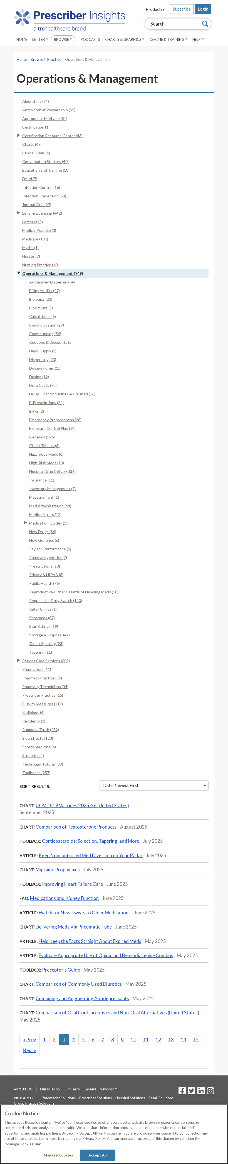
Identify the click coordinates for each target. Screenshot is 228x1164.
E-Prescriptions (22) (46, 402)
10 (133, 1039)
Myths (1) (30, 247)
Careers (89, 1089)
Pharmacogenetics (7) (48, 557)
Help (197, 39)
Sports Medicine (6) (39, 746)
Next (29, 1050)
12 (158, 1039)
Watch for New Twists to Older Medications (85, 912)
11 (146, 1039)
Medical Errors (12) (45, 514)
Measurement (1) (44, 497)
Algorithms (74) (35, 101)
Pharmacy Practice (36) (42, 678)
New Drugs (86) (42, 531)
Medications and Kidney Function (64, 898)
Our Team (71, 1089)
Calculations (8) (42, 316)
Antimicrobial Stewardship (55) (48, 109)
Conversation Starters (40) (45, 161)
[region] (114, 1134)
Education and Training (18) (46, 170)
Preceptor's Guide (61, 970)
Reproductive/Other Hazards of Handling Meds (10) (73, 591)
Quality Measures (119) (42, 703)
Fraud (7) (29, 178)
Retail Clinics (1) (43, 609)
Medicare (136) (35, 239)
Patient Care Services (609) (46, 660)
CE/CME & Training (167, 39)
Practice (54, 59)
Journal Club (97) (36, 204)
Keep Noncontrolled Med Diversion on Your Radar (91, 855)
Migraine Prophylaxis (58, 869)
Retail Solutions (161, 1098)
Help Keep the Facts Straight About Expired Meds (90, 941)
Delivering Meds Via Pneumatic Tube (74, 927)
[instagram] (210, 1092)
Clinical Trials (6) (36, 152)
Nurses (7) (31, 256)
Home (21, 39)
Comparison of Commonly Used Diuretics (79, 984)
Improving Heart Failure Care (72, 884)
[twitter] (191, 1092)
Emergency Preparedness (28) (55, 419)
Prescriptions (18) (44, 566)
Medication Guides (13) (49, 523)
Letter (39, 39)
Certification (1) (35, 127)
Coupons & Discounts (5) (51, 342)
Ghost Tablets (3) (44, 445)
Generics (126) (42, 437)
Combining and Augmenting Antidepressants (82, 998)
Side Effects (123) (37, 738)
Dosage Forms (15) (45, 368)
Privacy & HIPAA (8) (46, 574)
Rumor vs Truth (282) (40, 729)
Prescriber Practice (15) (42, 695)
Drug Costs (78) (43, 385)
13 (171, 1039)
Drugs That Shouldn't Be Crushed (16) (62, 394)
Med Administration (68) (50, 505)
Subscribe (182, 8)
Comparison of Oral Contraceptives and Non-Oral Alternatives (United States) (117, 1012)
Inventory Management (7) (52, 488)
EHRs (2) (36, 411)
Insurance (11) (41, 480)
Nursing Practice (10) (40, 264)
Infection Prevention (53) (44, 196)
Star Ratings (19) (43, 626)
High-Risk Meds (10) (46, 462)
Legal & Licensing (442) (42, 213)
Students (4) (33, 755)
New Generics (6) (44, 540)
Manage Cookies (58, 1155)
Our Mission (50, 1089)
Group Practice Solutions (34, 1103)
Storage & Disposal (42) (49, 635)
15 (196, 1039)
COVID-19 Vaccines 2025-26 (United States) (82, 805)
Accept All (97, 1155)
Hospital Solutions (130, 1098)
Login (203, 8)
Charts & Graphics (123, 39)
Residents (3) (33, 721)
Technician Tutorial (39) (42, 764)
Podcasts (90, 39)
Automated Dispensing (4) (52, 282)
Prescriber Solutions (95, 1098)
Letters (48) (32, 221)
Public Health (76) (44, 583)
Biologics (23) (40, 299)
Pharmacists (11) (36, 669)
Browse (62, 39)
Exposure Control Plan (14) (52, 428)
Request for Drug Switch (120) (55, 600)
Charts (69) (32, 144)
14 (183, 1039)
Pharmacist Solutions (59, 1098)
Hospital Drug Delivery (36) (52, 471)
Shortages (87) (42, 617)
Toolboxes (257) (36, 772)
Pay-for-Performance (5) (50, 548)
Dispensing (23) (42, 359)
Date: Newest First (120, 785)
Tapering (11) (40, 652)
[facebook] (182, 1092)
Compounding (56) (45, 333)
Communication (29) (46, 325)
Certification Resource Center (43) (52, 135)
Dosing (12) (39, 376)
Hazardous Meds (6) (46, 454)
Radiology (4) (33, 712)
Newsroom (109, 1089)
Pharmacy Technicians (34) (45, 686)
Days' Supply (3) (42, 350)
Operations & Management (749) (52, 273)
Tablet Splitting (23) (46, 643)
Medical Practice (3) (39, 230)
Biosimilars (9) (41, 307)
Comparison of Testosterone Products (76, 827)
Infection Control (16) (41, 187)
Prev (29, 1039)
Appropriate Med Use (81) (44, 118)
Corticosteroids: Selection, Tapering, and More (90, 841)
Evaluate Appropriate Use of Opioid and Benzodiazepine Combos (106, 955)
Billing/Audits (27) (44, 290)
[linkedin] (201, 1092)
